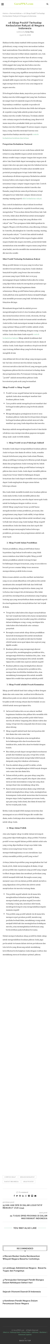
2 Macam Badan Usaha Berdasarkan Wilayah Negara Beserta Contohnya (21, 1257)
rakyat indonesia (11, 1181)
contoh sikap (10, 1177)
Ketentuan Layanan (25, 1334)
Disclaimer (43, 1332)
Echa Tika (29, 31)
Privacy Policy (25, 1332)
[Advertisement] (25, 1064)
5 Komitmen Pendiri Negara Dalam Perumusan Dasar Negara (20, 1302)
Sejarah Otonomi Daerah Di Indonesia (22, 1291)
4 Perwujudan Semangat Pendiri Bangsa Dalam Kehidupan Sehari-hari (23, 1281)
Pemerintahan (16, 13)
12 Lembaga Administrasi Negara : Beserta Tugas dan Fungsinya (24, 1269)
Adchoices (35, 1332)
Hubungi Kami (15, 1332)
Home (5, 13)
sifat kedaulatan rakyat (32, 198)
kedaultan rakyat (27, 1177)
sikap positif (28, 1181)
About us (6, 1332)
